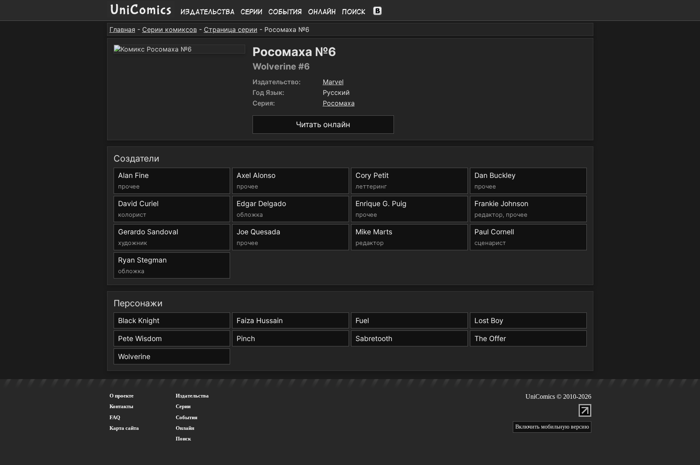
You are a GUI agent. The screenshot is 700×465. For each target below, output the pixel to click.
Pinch (246, 338)
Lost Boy (488, 320)
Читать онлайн (323, 124)
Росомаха (339, 103)
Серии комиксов (169, 29)
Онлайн (322, 12)
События (285, 12)
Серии (251, 12)
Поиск (353, 12)
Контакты (121, 406)
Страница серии (230, 29)
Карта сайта (124, 428)
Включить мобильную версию (552, 427)
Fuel (362, 320)
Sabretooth (374, 338)
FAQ (115, 417)
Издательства (208, 12)
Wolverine (134, 356)
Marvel (333, 82)
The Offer (490, 338)
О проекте (122, 396)
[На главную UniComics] (140, 15)
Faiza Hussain (260, 320)
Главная (122, 29)
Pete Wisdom (140, 338)
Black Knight (138, 320)
